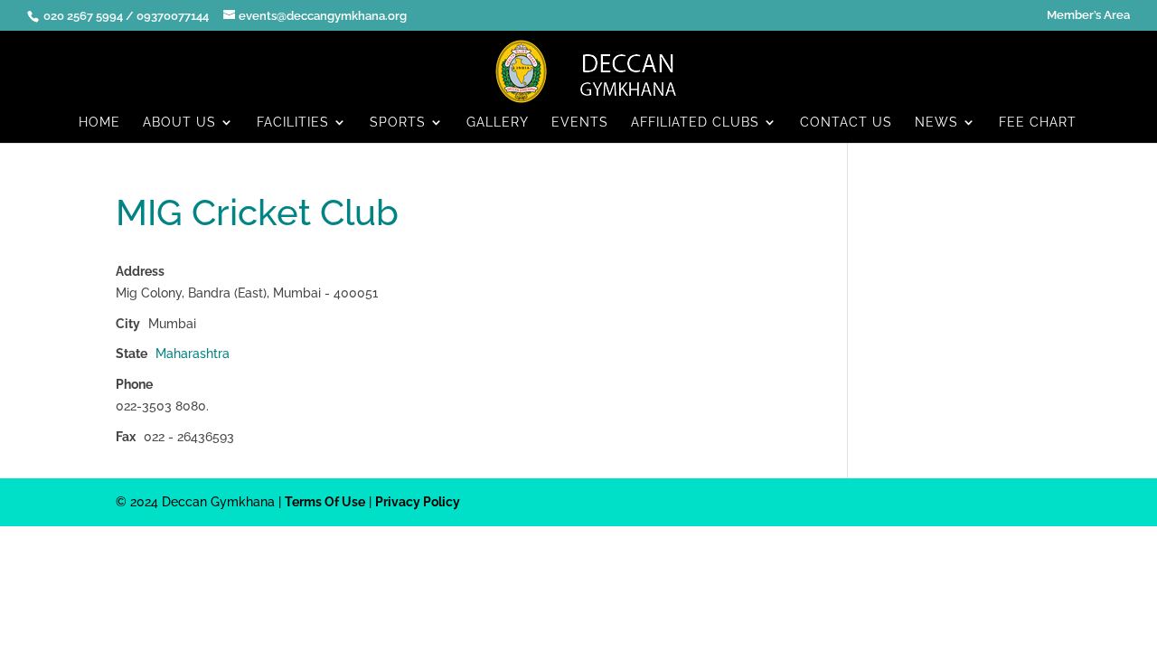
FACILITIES (293, 122)
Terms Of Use (325, 502)
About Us (179, 122)
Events (579, 122)
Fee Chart (1038, 122)
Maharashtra (192, 353)
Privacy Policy (417, 502)
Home (99, 122)
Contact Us (846, 122)
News (936, 122)
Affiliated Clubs (695, 122)
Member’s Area (1088, 15)
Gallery (497, 122)
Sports (398, 122)
